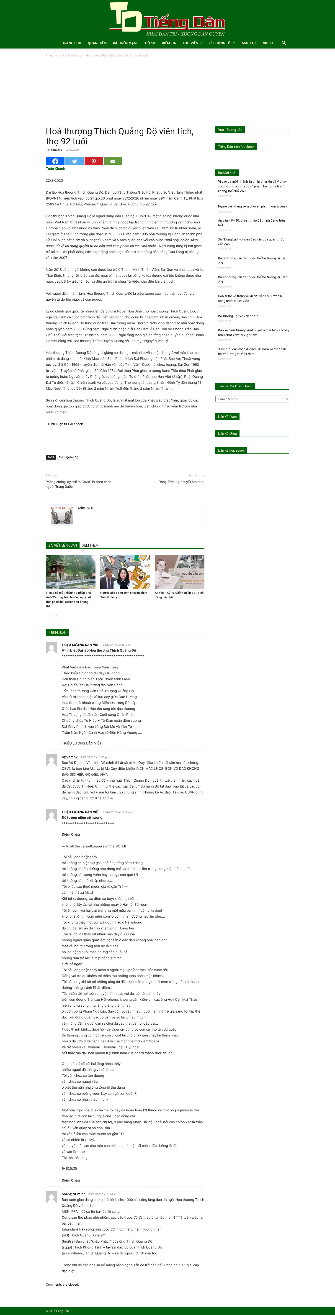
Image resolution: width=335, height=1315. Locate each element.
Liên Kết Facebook (231, 450)
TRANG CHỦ (71, 43)
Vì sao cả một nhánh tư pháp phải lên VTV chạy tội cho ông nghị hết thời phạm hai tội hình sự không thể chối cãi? (252, 186)
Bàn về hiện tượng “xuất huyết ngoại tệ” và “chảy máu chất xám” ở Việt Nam (253, 332)
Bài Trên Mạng (126, 43)
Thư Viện (190, 43)
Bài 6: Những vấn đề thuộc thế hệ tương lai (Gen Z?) (252, 279)
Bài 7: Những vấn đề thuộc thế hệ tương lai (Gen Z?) (252, 260)
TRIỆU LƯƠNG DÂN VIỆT (81, 644)
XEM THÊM (90, 545)
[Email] (113, 161)
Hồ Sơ (150, 43)
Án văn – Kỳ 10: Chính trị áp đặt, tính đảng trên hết (251, 223)
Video (268, 43)
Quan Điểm (97, 43)
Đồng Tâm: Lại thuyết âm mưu (181, 482)
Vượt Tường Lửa (230, 130)
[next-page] (56, 615)
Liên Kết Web (227, 417)
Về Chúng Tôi (220, 43)
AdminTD (56, 149)
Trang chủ (52, 55)
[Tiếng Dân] (167, 19)
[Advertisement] (167, 92)
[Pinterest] (94, 161)
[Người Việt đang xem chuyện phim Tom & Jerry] (125, 572)
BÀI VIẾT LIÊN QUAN (63, 545)
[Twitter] (74, 161)
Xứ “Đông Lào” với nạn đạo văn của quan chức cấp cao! (251, 242)
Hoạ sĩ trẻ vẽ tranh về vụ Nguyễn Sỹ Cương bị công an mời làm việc (250, 298)
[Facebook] (55, 161)
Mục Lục (249, 43)
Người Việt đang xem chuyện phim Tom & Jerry (252, 206)
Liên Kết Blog (227, 433)
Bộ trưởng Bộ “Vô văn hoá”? (238, 316)
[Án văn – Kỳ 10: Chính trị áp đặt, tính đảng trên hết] (179, 572)
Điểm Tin (169, 43)
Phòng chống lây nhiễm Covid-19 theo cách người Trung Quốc (78, 484)
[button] (283, 43)
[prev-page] (49, 615)
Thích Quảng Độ (68, 457)
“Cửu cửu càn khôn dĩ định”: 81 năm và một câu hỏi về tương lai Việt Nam (252, 351)
